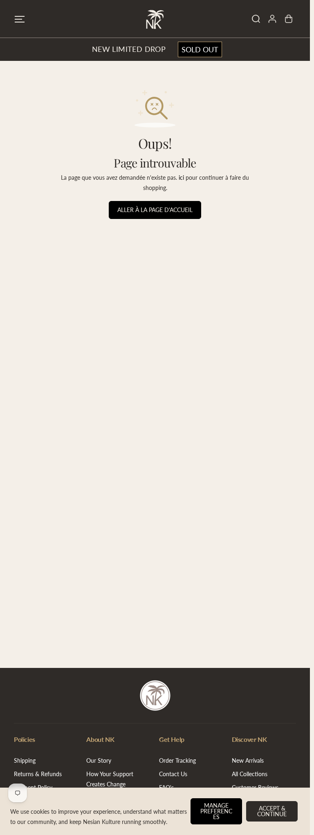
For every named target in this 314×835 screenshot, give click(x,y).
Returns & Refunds (38, 773)
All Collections (249, 773)
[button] (20, 19)
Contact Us (173, 773)
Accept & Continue (272, 811)
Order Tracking (177, 760)
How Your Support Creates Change (109, 779)
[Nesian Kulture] (155, 18)
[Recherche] (256, 18)
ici (181, 177)
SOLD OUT (200, 49)
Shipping (25, 760)
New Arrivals (248, 760)
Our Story (98, 760)
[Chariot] (288, 18)
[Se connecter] (272, 18)
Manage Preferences (216, 811)
